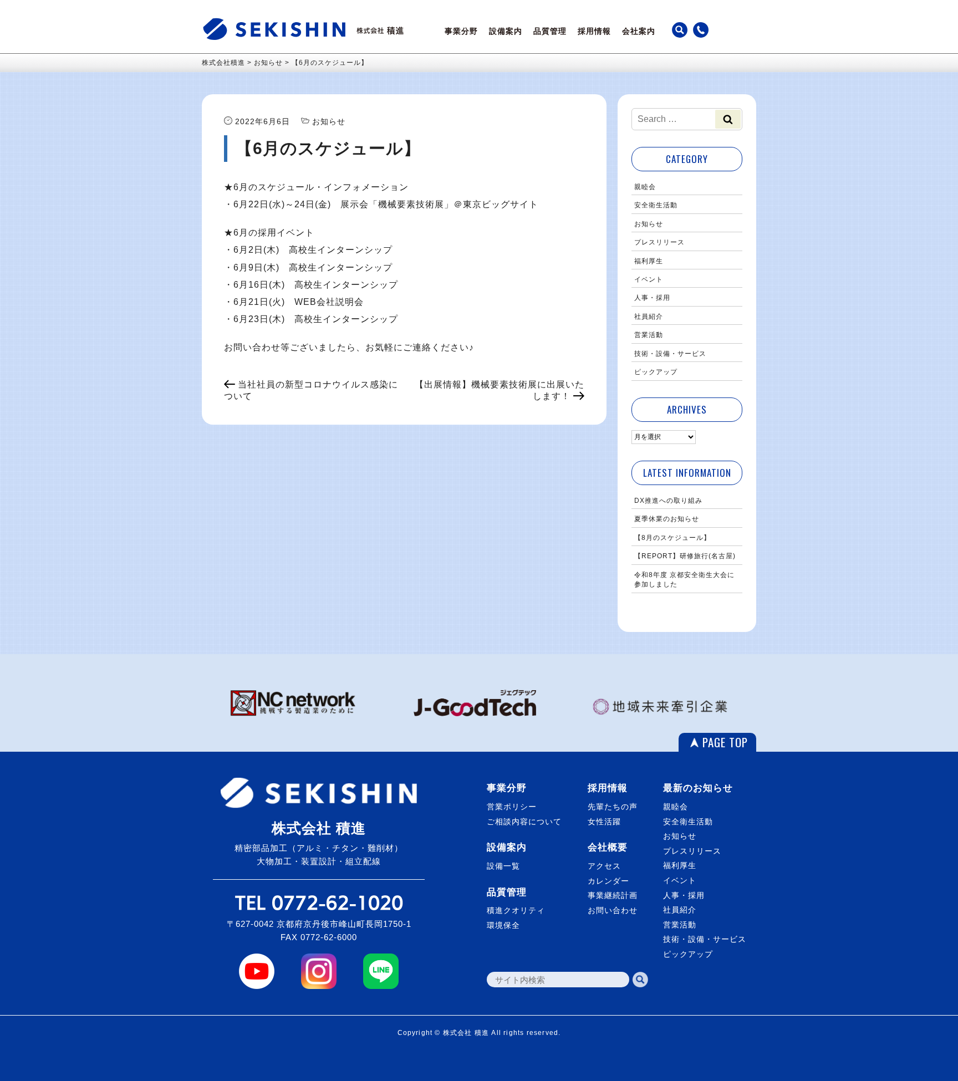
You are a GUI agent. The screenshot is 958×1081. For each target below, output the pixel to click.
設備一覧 (503, 865)
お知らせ (648, 224)
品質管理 (550, 31)
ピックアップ (655, 372)
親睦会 (645, 187)
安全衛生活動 (655, 205)
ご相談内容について (524, 821)
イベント (648, 279)
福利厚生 (648, 261)
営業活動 (648, 335)
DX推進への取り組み (668, 500)
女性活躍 (604, 821)
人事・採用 (652, 298)
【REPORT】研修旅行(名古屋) (685, 556)
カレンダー (608, 880)
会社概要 (608, 847)
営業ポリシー (512, 806)
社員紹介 (648, 316)
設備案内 (505, 31)
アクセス (604, 865)
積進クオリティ (516, 910)
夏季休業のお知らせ (666, 519)
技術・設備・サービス (670, 354)
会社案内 (638, 31)
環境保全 (503, 925)
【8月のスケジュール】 (672, 538)
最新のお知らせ (698, 788)
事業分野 (461, 31)
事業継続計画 (613, 895)
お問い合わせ (613, 910)
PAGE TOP (725, 742)
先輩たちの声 (613, 806)
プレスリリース (659, 242)
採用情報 (594, 31)
